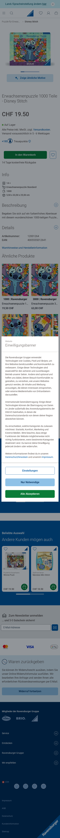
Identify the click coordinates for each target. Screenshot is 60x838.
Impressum (47, 457)
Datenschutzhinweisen (16, 457)
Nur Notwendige (30, 482)
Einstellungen (30, 470)
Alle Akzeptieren (30, 493)
